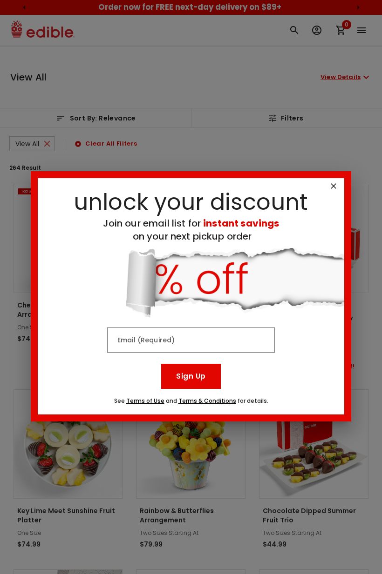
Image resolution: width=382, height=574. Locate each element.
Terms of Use (145, 401)
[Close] (333, 186)
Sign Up (190, 376)
